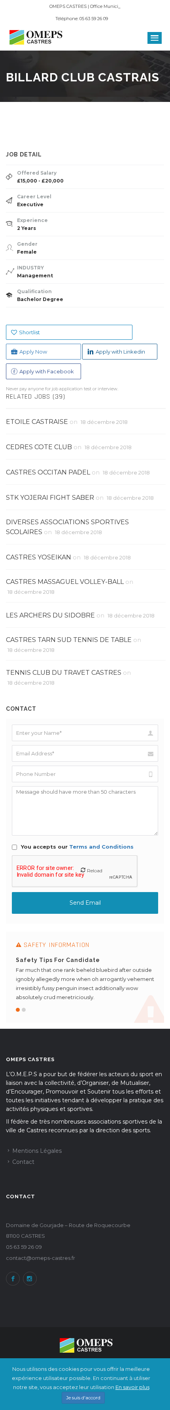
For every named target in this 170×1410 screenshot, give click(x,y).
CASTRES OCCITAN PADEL (48, 472)
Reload (94, 870)
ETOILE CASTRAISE (37, 421)
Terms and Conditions (101, 846)
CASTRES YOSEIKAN (38, 557)
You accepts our (76, 846)
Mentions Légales (37, 1150)
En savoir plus (132, 1387)
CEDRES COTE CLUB (39, 447)
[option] (85, 977)
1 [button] (18, 1010)
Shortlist (29, 332)
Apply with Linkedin (120, 351)
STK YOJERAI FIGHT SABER (50, 497)
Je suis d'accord (83, 1398)
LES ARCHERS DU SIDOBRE (50, 615)
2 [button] (24, 1010)
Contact (23, 1161)
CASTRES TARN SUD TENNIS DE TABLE (69, 640)
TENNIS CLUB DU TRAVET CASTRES (63, 672)
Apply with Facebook (46, 371)
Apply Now (33, 351)
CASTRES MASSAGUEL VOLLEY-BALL (65, 581)
